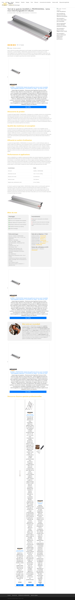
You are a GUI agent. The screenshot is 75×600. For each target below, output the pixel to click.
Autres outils (55, 2)
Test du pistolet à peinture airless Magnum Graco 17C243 (62, 30)
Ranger (27, 2)
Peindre (22, 2)
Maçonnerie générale (64, 2)
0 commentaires (33, 12)
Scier (3, 2)
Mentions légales (34, 595)
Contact (9, 595)
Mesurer (36, 2)
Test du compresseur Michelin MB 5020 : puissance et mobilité (61, 25)
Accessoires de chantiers (45, 2)
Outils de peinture (25, 12)
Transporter (4, 5)
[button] (14, 48)
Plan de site (14, 595)
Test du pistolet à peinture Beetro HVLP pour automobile (61, 20)
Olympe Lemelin (12, 12)
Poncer (12, 2)
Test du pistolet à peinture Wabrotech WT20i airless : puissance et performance (61, 36)
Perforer (7, 2)
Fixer (32, 2)
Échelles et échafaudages (14, 5)
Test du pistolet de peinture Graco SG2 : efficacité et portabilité (62, 15)
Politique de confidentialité (23, 595)
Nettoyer (17, 2)
